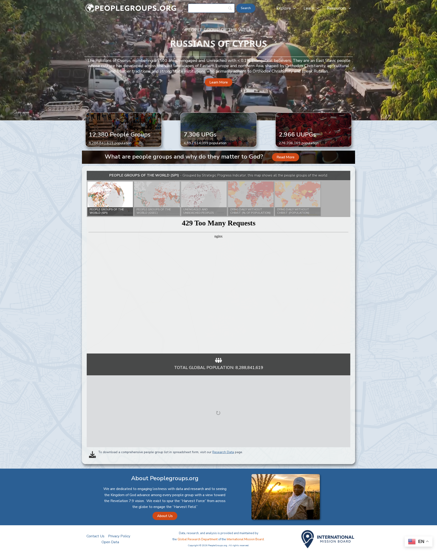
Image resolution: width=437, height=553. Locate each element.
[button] (293, 8)
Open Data (110, 542)
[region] (218, 262)
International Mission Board (245, 539)
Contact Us (95, 536)
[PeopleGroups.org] (130, 7)
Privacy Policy (119, 536)
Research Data (223, 452)
